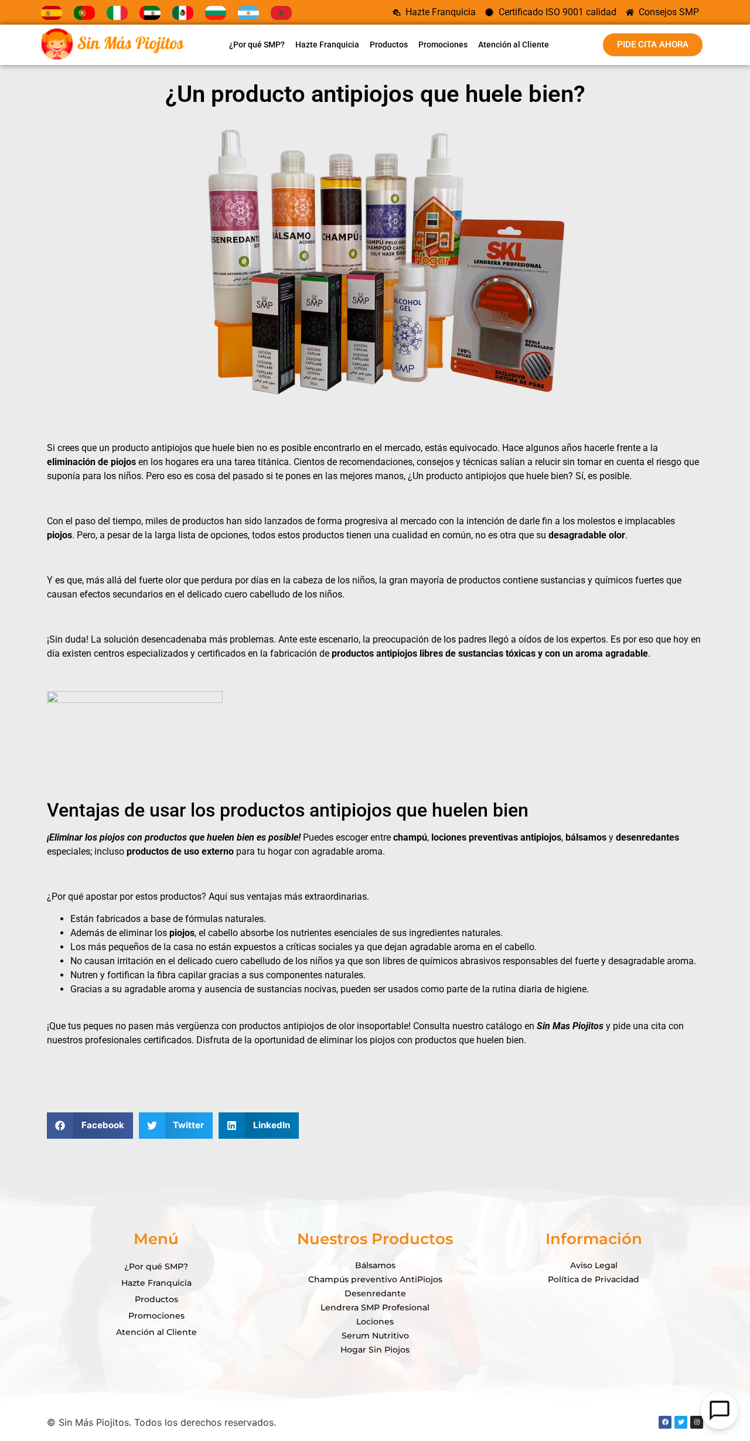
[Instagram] (696, 1422)
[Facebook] (665, 1422)
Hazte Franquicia (327, 44)
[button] (90, 1125)
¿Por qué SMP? (257, 44)
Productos (389, 44)
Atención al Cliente (513, 44)
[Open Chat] (719, 1410)
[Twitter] (680, 1422)
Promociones (443, 44)
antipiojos (170, 447)
